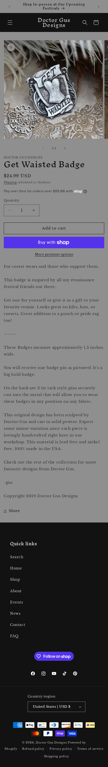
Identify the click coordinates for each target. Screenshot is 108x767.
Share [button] (14, 510)
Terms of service (90, 748)
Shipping (10, 182)
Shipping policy (56, 756)
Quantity (11, 200)
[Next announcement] (98, 6)
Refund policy (33, 748)
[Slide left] (42, 148)
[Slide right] (65, 148)
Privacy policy (60, 748)
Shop (15, 579)
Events (16, 602)
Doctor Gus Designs (51, 742)
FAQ (14, 636)
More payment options (54, 254)
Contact (17, 624)
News (15, 613)
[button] (10, 22)
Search (17, 557)
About (16, 591)
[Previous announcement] (9, 6)
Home (16, 568)
